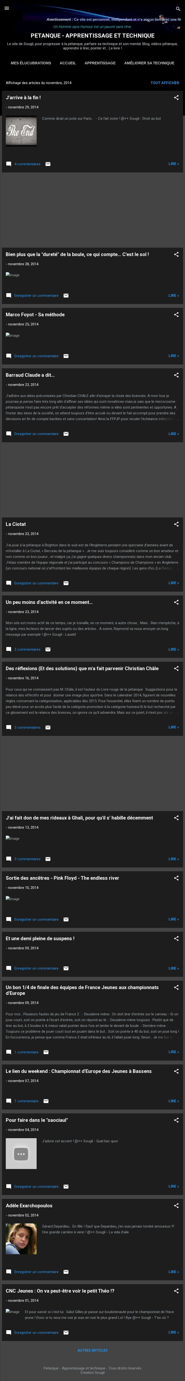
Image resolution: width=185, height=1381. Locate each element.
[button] (176, 98)
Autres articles (93, 1350)
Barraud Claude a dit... (30, 375)
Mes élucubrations (31, 63)
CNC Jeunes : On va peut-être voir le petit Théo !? (60, 1291)
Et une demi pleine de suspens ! (40, 938)
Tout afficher (165, 83)
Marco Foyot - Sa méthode (35, 314)
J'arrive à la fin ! (23, 97)
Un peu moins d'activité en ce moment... (49, 602)
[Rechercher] (178, 9)
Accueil (68, 63)
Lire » (174, 164)
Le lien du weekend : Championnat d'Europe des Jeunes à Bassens (79, 1071)
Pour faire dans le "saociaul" (37, 1120)
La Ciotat (16, 524)
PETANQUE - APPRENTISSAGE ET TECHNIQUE (92, 35)
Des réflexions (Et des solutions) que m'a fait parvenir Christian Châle (82, 668)
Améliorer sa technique (149, 63)
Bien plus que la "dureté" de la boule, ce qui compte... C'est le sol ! (77, 254)
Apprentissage (100, 63)
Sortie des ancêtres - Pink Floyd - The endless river (62, 878)
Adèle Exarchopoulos (29, 1206)
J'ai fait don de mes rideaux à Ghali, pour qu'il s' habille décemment (79, 818)
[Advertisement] (92, 210)
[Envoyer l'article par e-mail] (48, 166)
